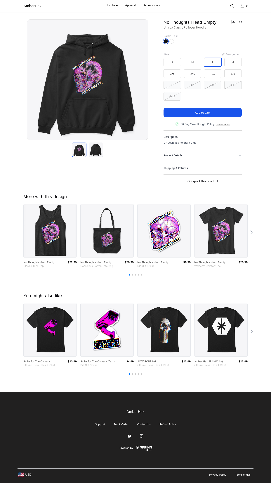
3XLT (233, 85)
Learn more (223, 124)
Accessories (151, 5)
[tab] (79, 150)
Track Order (121, 424)
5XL (233, 73)
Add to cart (202, 113)
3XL (192, 73)
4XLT (172, 96)
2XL (172, 73)
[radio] (172, 62)
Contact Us (144, 424)
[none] (230, 54)
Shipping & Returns (176, 168)
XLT (192, 85)
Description (171, 136)
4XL (213, 73)
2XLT (213, 85)
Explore (112, 5)
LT (172, 85)
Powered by (126, 447)
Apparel (130, 5)
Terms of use (243, 474)
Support (100, 424)
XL (233, 62)
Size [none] (166, 54)
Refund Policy (167, 424)
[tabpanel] (87, 79)
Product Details (173, 155)
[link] (50, 230)
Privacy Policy (217, 474)
